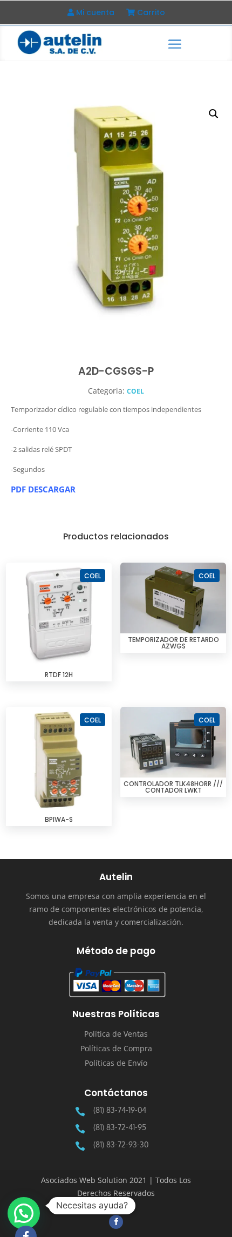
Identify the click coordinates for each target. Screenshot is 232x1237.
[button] (213, 114)
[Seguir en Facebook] (116, 1222)
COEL (135, 391)
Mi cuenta (94, 13)
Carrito (150, 13)
